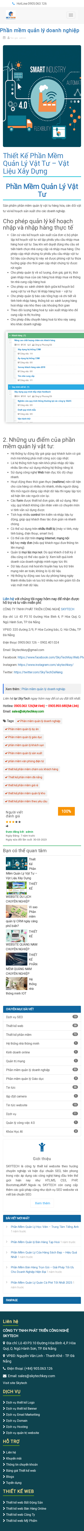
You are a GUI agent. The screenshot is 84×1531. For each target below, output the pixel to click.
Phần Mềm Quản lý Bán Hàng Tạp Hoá (35, 1242)
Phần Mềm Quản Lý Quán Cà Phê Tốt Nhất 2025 (41, 1282)
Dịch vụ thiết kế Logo (20, 1402)
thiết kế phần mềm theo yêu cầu (27, 801)
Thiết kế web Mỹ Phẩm (21, 1521)
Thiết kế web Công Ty (20, 1515)
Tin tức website (41, 1105)
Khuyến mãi (13, 1458)
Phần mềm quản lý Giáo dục (41, 1079)
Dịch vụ (41, 1114)
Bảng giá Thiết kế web (21, 1470)
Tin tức (41, 1087)
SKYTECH (67, 609)
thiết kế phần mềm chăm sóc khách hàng (33, 769)
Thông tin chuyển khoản (22, 1464)
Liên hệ (8, 599)
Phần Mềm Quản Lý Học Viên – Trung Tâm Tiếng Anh (45, 1227)
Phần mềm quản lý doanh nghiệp (40, 30)
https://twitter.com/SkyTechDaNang (38, 672)
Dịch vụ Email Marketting (23, 1414)
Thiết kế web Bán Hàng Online (26, 1508)
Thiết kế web (41, 1026)
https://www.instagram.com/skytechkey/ (45, 665)
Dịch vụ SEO (41, 1017)
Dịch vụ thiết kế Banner (21, 1408)
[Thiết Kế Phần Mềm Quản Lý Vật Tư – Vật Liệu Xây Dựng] (17, 863)
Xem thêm (42, 1203)
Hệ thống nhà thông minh (41, 1043)
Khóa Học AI (41, 1131)
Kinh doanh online (41, 1052)
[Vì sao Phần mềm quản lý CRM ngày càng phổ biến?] (17, 911)
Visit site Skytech (15, 1383)
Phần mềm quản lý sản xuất (25, 753)
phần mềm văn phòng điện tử (26, 761)
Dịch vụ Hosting (17, 1427)
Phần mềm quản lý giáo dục (25, 737)
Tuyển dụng (13, 1483)
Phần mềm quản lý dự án (23, 729)
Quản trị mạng (41, 1061)
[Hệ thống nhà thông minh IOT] (17, 983)
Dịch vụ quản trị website (22, 1433)
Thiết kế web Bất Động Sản (24, 1502)
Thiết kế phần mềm (41, 1035)
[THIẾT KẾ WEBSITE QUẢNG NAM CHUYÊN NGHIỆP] (17, 935)
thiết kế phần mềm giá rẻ (23, 785)
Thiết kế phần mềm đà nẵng (25, 777)
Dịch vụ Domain (16, 1421)
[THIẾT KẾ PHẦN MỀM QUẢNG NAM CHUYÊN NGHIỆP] (17, 959)
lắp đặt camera (41, 1096)
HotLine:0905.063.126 (32, 3)
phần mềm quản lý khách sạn (26, 745)
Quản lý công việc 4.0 (41, 1123)
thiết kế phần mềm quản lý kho (26, 793)
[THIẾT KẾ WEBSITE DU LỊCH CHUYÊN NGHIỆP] (17, 888)
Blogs (10, 1477)
